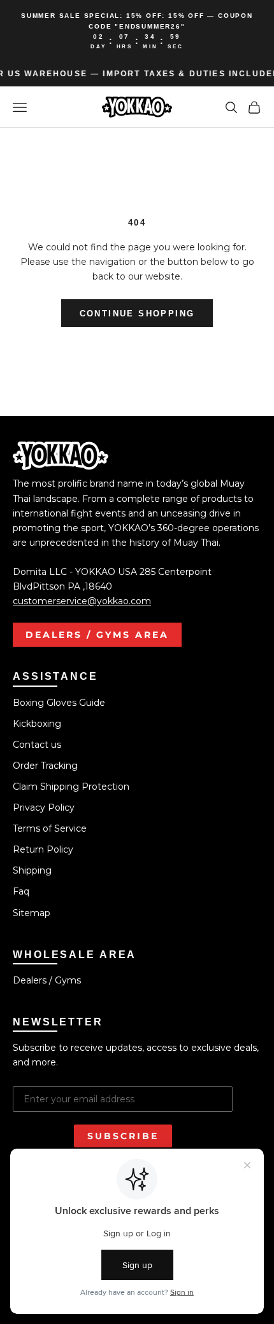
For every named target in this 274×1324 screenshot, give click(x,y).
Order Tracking (45, 765)
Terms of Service (50, 828)
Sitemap (31, 913)
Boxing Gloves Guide (59, 702)
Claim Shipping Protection (71, 786)
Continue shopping (137, 313)
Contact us (37, 744)
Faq (21, 891)
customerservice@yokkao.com (82, 601)
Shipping (32, 870)
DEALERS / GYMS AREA (97, 634)
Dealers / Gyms (47, 980)
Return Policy (43, 849)
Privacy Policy (44, 807)
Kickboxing (37, 723)
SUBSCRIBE (123, 1136)
